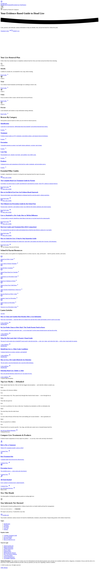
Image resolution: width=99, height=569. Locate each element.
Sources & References (9, 557)
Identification (4, 5)
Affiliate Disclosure (8, 548)
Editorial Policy (7, 551)
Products (24, 5)
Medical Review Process (10, 552)
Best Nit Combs (8, 538)
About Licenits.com (8, 545)
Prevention (14, 5)
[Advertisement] (49, 44)
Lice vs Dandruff (8, 537)
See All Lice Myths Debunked (8, 430)
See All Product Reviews (7, 488)
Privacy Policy (7, 550)
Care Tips (19, 5)
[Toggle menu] (2, 7)
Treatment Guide (5, 31)
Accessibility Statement (9, 558)
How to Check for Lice (9, 539)
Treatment (9, 5)
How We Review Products (10, 554)
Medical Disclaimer (8, 547)
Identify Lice (16, 31)
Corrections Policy (8, 555)
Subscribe (18, 509)
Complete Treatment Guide (10, 535)
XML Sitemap (4, 567)
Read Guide (4, 75)
